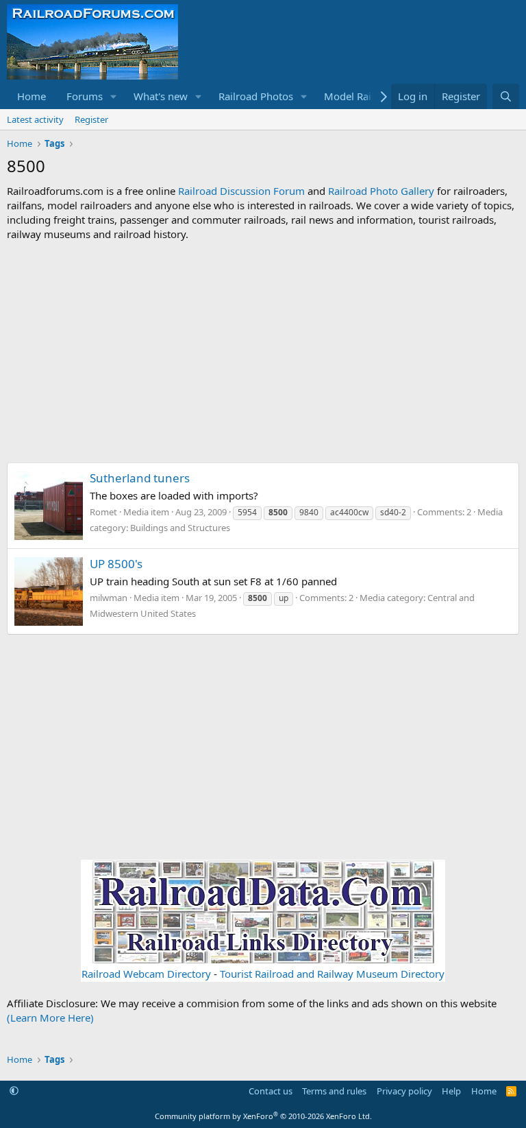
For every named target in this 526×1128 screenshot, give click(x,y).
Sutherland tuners (140, 478)
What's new (161, 96)
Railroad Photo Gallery (381, 191)
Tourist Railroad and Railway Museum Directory (332, 973)
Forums (84, 96)
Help (451, 1091)
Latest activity (35, 119)
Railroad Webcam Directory (146, 973)
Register (91, 119)
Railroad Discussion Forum (241, 191)
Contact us (270, 1091)
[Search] (505, 96)
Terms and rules (334, 1091)
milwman (108, 597)
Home (31, 96)
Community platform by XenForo (263, 1116)
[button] (113, 96)
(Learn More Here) (50, 1017)
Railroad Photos (255, 96)
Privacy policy (404, 1091)
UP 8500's (116, 564)
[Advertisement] (263, 352)
